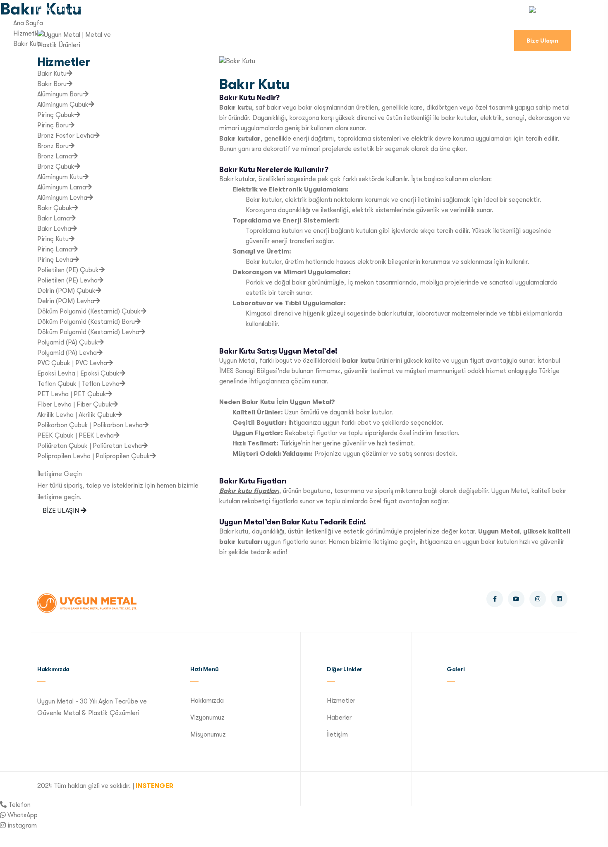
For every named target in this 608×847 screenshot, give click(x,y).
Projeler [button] (309, 42)
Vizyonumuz (207, 717)
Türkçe (550, 9)
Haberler (339, 717)
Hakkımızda (207, 700)
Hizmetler (215, 42)
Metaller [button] (360, 42)
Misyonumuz (208, 734)
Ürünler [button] (261, 42)
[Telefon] (3, 805)
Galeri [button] (461, 42)
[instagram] (3, 825)
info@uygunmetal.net (75, 9)
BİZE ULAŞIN (62, 510)
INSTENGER (154, 786)
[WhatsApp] (3, 815)
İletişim (337, 734)
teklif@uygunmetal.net (160, 9)
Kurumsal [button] (162, 42)
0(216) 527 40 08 (236, 9)
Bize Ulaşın (542, 40)
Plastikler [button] (412, 42)
